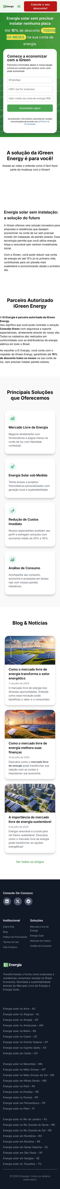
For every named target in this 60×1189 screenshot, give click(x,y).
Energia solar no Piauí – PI (18, 1108)
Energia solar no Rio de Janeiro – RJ (25, 1119)
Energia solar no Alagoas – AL (21, 1014)
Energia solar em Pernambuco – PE (24, 1103)
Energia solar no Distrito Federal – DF (25, 1042)
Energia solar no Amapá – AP (20, 1019)
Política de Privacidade (15, 936)
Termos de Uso (11, 942)
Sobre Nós (8, 926)
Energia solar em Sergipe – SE (21, 1158)
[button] (18, 6)
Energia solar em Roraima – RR (21, 1141)
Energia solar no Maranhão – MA (22, 1064)
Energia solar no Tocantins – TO (22, 1163)
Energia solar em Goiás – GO (20, 1053)
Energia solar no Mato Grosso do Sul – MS (28, 1075)
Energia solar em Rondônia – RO (22, 1136)
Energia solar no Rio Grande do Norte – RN (29, 1124)
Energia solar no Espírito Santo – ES (24, 1047)
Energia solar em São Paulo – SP (22, 1152)
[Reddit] (28, 901)
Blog (5, 931)
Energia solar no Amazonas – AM (23, 1025)
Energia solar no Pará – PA (19, 1086)
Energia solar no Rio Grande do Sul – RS (27, 1130)
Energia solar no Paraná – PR (20, 1097)
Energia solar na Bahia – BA (19, 1031)
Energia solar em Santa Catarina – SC (25, 1147)
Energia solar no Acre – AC (19, 1008)
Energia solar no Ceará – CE (20, 1036)
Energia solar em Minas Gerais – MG (25, 1080)
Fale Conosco (10, 947)
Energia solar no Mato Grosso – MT (24, 1069)
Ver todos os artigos (30, 861)
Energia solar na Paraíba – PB (21, 1091)
